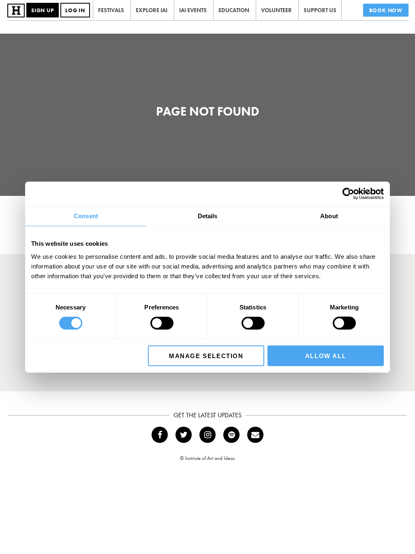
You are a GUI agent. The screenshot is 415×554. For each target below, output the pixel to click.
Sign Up (42, 10)
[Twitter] (183, 435)
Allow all (325, 355)
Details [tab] (208, 216)
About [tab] (329, 216)
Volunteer (276, 10)
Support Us (320, 10)
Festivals (111, 10)
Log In (75, 10)
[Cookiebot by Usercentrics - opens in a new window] (348, 194)
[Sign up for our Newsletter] (255, 435)
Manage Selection (206, 355)
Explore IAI (151, 10)
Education (233, 10)
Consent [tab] (86, 216)
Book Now (385, 10)
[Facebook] (160, 435)
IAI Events (193, 10)
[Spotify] (231, 435)
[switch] (161, 323)
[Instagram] (207, 435)
